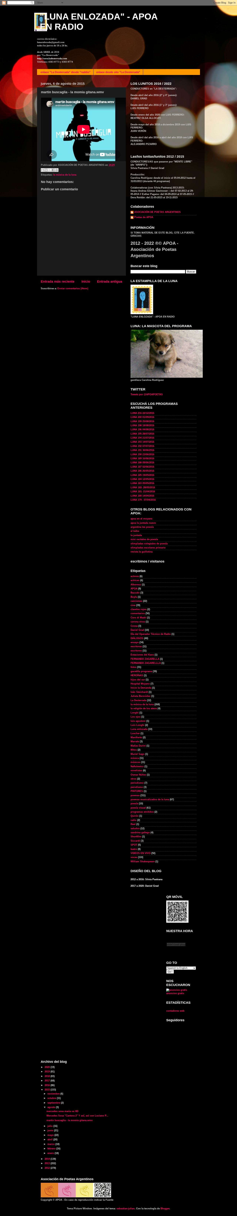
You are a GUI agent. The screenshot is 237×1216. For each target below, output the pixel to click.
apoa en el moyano (141, 518)
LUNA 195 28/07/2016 (142, 434)
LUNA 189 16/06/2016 (142, 458)
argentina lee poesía (142, 527)
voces (134, 857)
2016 (48, 1085)
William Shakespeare (143, 861)
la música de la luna (64, 175)
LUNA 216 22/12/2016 (142, 413)
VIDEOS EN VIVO (141, 853)
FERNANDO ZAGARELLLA (146, 663)
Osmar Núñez (138, 774)
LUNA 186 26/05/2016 (142, 471)
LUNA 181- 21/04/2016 (143, 491)
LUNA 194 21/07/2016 (142, 438)
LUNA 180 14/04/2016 (142, 496)
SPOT (134, 845)
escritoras (136, 646)
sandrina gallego (140, 832)
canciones (136, 601)
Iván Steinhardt (139, 692)
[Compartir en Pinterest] (57, 170)
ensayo (135, 642)
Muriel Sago (137, 754)
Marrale (135, 741)
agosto (51, 1107)
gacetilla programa (141, 671)
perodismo (137, 787)
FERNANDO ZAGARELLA (145, 659)
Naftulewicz (137, 766)
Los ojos (136, 717)
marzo (51, 1144)
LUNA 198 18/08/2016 (142, 425)
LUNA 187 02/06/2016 (142, 467)
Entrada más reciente (57, 281)
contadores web (175, 1011)
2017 (48, 1080)
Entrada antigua (109, 281)
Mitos (134, 750)
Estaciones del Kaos (142, 655)
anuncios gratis (175, 993)
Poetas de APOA (143, 217)
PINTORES (137, 791)
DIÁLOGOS (137, 638)
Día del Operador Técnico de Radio (151, 634)
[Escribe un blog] (46, 170)
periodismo (137, 783)
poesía (134, 803)
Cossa (134, 626)
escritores (136, 650)
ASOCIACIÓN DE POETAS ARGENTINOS (157, 212)
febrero (51, 1148)
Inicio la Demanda (141, 688)
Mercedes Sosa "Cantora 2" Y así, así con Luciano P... (77, 1115)
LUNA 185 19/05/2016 (142, 475)
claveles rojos (138, 609)
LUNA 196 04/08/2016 (142, 429)
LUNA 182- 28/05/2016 (143, 487)
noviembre (53, 1093)
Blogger (165, 1208)
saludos (135, 828)
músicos (135, 762)
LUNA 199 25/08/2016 (142, 421)
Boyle (134, 597)
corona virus (138, 621)
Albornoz (136, 584)
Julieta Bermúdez (141, 696)
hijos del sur (138, 679)
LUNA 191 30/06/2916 (142, 450)
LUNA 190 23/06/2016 (142, 454)
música (135, 758)
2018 (48, 1076)
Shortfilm (136, 836)
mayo (50, 1135)
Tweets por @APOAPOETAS (147, 394)
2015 (48, 1089)
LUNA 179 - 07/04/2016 (143, 500)
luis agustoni (138, 721)
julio (50, 1126)
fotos (133, 667)
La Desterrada (138, 700)
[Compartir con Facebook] (53, 170)
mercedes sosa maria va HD (62, 1111)
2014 (48, 1159)
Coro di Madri (138, 617)
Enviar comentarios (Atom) (72, 288)
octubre (52, 1098)
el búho (135, 531)
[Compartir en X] (49, 170)
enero (51, 1153)
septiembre (54, 1103)
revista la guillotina (142, 551)
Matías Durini (138, 746)
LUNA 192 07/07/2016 (142, 446)
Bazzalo (135, 592)
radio (133, 820)
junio (50, 1130)
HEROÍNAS (137, 675)
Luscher (135, 733)
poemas (135, 795)
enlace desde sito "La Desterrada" (118, 72)
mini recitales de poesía (144, 539)
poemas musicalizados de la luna (150, 799)
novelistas (136, 770)
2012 (48, 1168)
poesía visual (138, 808)
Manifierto (136, 737)
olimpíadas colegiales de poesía (149, 543)
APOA (134, 588)
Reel (133, 824)
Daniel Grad (137, 630)
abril (50, 1139)
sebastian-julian (125, 1208)
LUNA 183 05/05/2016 (142, 483)
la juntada (136, 535)
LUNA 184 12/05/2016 (142, 479)
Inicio (85, 281)
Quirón (134, 816)
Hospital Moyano (140, 683)
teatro (134, 849)
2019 (48, 1071)
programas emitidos (142, 812)
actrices (135, 580)
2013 (48, 1163)
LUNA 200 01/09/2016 (142, 417)
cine (133, 605)
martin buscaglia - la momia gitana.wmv (69, 1120)
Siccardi (135, 841)
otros (133, 779)
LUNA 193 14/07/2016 (142, 442)
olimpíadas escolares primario (148, 547)
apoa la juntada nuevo (143, 523)
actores (135, 576)
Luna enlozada (139, 729)
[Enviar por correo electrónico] (42, 170)
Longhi (135, 712)
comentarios (138, 613)
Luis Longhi (137, 725)
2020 (48, 1067)
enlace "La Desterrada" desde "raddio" (66, 72)
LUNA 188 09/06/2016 (142, 462)
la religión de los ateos (144, 708)
